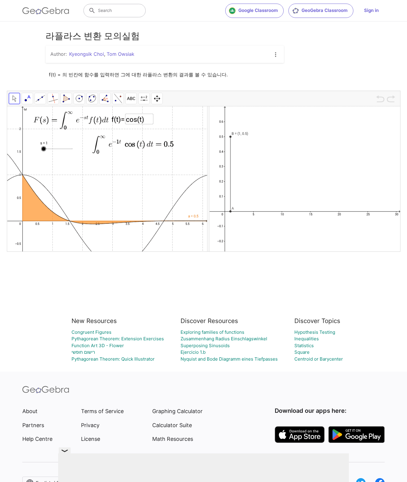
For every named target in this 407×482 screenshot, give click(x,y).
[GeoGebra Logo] (45, 10)
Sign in (371, 10)
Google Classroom (258, 10)
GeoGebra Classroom (324, 10)
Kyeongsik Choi (86, 54)
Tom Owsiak (120, 54)
